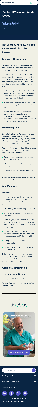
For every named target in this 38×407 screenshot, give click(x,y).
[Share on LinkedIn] (13, 304)
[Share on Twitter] (24, 304)
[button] (27, 3)
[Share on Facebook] (19, 304)
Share (19, 299)
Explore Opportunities (19, 352)
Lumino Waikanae (13, 180)
